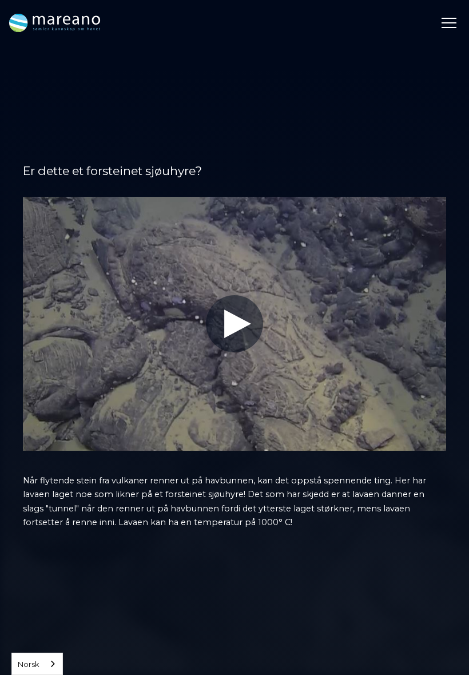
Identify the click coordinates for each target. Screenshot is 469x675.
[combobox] (37, 664)
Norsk (28, 664)
